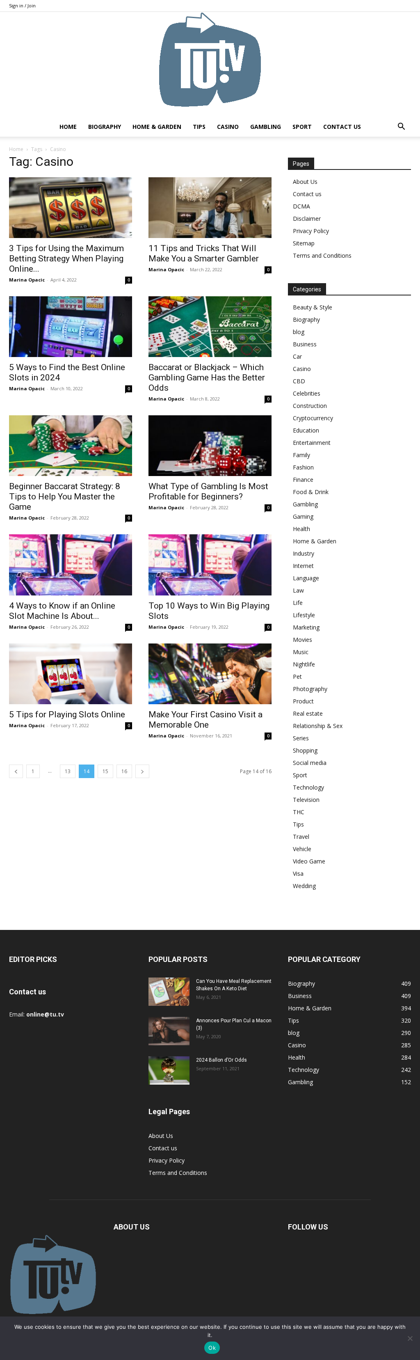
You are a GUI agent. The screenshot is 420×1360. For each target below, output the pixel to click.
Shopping (305, 750)
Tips (199, 127)
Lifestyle (304, 615)
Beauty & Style (312, 307)
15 (105, 771)
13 (68, 771)
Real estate (308, 713)
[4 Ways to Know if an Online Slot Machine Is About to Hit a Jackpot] (70, 564)
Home (68, 127)
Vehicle (302, 849)
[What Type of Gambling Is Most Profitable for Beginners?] (210, 445)
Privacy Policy (311, 231)
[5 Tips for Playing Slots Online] (70, 673)
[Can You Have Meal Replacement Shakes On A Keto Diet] (168, 992)
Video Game (309, 861)
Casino (228, 127)
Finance (303, 479)
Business (305, 344)
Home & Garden (156, 127)
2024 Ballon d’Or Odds (221, 1060)
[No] (410, 1338)
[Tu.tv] (210, 64)
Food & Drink (311, 492)
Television (306, 800)
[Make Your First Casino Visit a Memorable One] (210, 673)
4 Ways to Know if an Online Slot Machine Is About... (62, 611)
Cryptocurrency (313, 418)
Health (301, 529)
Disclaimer (307, 218)
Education (306, 430)
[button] (401, 127)
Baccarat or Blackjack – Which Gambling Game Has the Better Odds (206, 377)
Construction (310, 406)
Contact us (342, 127)
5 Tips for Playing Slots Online (67, 714)
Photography (310, 689)
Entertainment (312, 442)
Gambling (265, 127)
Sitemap (304, 243)
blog (298, 332)
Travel (301, 836)
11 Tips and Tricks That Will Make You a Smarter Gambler (203, 253)
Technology (308, 787)
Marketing (306, 627)
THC (298, 812)
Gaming (303, 516)
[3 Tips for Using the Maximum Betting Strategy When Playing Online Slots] (70, 207)
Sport (302, 127)
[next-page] (142, 771)
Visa (298, 873)
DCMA (301, 206)
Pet (297, 676)
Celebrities (306, 393)
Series (301, 738)
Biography (104, 127)
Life (298, 603)
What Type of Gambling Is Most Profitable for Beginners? (208, 491)
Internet (303, 566)
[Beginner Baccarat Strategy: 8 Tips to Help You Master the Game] (70, 445)
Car (297, 356)
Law (298, 590)
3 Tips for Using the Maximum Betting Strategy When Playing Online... (66, 258)
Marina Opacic (27, 280)
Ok (212, 1347)
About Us (305, 181)
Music (300, 652)
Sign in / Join (22, 5)
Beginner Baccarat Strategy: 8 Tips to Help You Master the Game (64, 496)
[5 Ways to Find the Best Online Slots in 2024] (70, 326)
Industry (303, 553)
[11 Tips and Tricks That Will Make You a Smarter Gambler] (210, 207)
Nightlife (304, 664)
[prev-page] (16, 771)
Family (301, 455)
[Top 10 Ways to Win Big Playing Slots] (210, 564)
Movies (302, 639)
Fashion (303, 467)
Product (303, 701)
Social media (309, 763)
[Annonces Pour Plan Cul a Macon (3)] (168, 1031)
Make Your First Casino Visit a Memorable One (205, 720)
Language (306, 578)
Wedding (304, 886)
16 (124, 771)
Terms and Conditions (322, 255)
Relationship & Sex (317, 726)
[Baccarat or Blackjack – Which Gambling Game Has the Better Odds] (210, 326)
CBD (299, 381)
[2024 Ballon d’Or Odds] (168, 1070)
